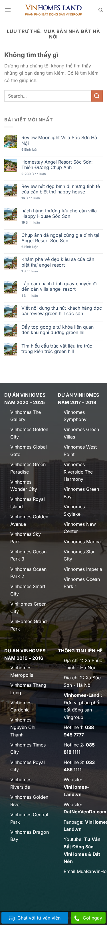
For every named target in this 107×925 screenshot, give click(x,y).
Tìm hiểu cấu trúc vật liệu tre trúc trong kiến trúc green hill (56, 348)
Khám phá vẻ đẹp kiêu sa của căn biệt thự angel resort (57, 262)
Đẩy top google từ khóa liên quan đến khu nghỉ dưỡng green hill (57, 329)
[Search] (100, 10)
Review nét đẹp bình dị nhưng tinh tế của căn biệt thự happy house (60, 189)
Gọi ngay (92, 918)
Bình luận (30, 150)
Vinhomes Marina (82, 541)
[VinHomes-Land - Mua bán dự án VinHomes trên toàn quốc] (53, 10)
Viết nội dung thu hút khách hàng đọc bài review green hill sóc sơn (61, 310)
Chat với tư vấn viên (38, 918)
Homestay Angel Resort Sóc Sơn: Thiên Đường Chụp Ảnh (57, 164)
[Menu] (7, 10)
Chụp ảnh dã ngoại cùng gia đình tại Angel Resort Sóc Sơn (60, 237)
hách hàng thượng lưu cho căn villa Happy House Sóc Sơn (59, 213)
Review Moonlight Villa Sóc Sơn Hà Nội (59, 140)
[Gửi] (97, 96)
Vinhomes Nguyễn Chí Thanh (22, 727)
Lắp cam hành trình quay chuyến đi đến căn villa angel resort (59, 286)
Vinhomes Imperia (83, 569)
